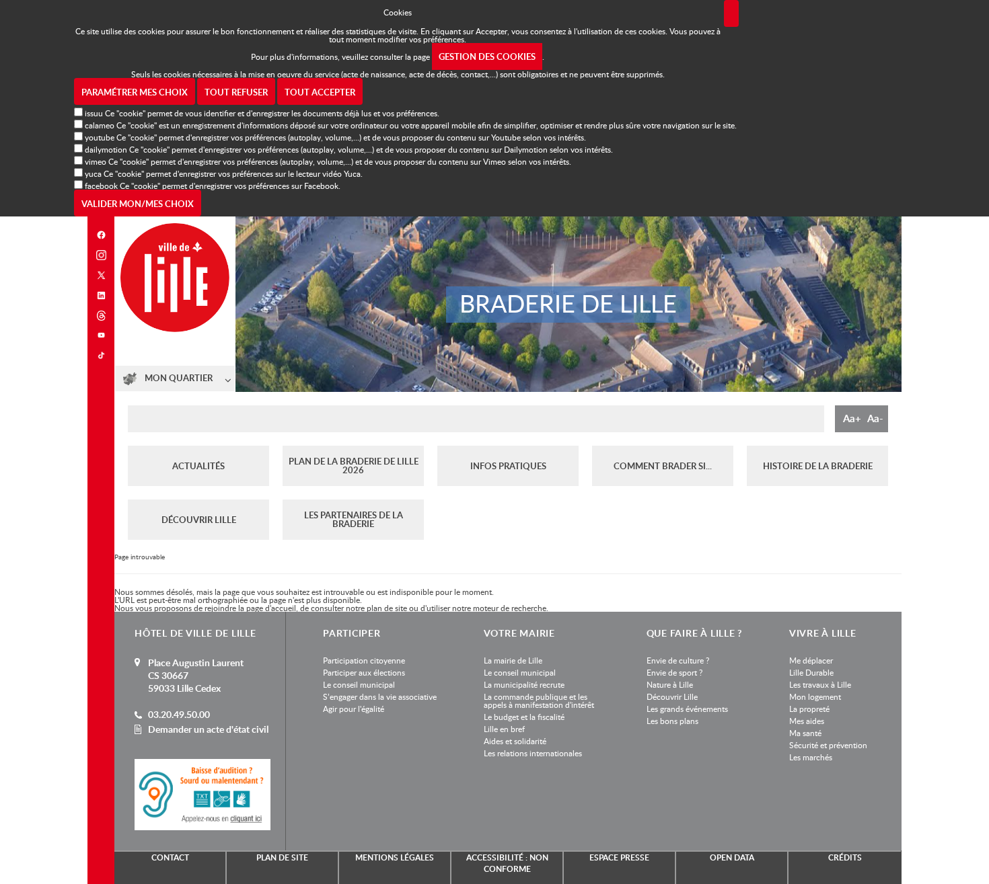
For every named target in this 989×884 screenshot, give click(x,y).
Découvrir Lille (672, 696)
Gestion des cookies (487, 56)
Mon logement (815, 696)
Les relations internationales (533, 753)
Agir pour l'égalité (353, 708)
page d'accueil (271, 607)
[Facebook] (100, 235)
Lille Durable (811, 672)
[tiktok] (100, 355)
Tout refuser (236, 92)
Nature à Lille (670, 684)
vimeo (95, 161)
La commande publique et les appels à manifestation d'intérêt (539, 700)
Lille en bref (504, 728)
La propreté (809, 708)
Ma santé (805, 732)
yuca (93, 173)
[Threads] (100, 316)
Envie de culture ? (678, 660)
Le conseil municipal (359, 684)
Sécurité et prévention (828, 744)
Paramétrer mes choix (134, 92)
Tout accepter (320, 92)
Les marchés (810, 757)
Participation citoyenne (364, 660)
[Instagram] (100, 255)
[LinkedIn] (100, 295)
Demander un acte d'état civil (208, 729)
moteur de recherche (509, 607)
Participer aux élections (364, 672)
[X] (100, 275)
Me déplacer (811, 660)
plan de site (387, 607)
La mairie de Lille (513, 660)
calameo (99, 125)
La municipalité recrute (524, 684)
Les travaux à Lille (820, 684)
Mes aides (806, 720)
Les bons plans (672, 720)
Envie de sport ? (674, 672)
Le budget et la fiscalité (524, 716)
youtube (99, 137)
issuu (94, 113)
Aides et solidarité (515, 740)
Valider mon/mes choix (137, 204)
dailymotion (106, 149)
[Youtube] (100, 335)
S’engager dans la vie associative (380, 696)
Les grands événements (687, 708)
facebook (101, 186)
